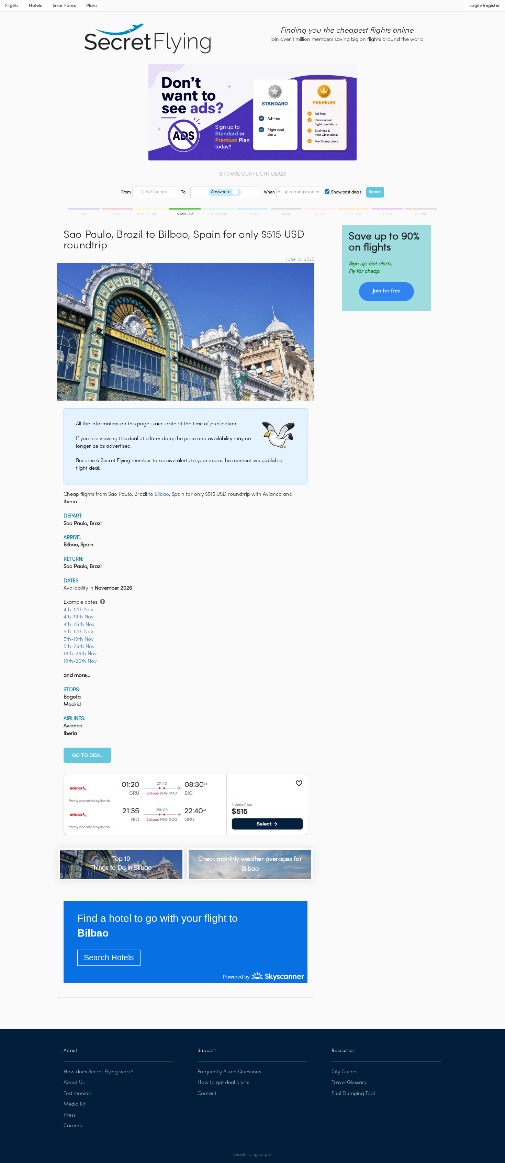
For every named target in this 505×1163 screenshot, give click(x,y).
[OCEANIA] (421, 210)
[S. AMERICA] (185, 210)
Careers (73, 1125)
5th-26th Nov (79, 646)
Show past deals (346, 192)
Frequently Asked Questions (229, 1072)
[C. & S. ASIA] (354, 210)
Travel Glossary (349, 1082)
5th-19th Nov (79, 639)
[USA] (84, 210)
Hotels (35, 6)
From (126, 192)
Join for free (386, 291)
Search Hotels (109, 957)
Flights (12, 6)
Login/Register (484, 6)
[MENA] (287, 210)
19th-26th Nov (80, 661)
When (269, 192)
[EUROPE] (253, 210)
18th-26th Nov (80, 653)
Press (70, 1115)
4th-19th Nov (79, 617)
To (183, 192)
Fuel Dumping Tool (353, 1093)
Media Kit (74, 1104)
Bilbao (162, 494)
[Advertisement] (386, 364)
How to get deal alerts (223, 1082)
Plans (92, 6)
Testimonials (77, 1093)
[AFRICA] (320, 210)
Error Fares (64, 6)
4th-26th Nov (79, 624)
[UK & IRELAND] (219, 210)
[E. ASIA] (388, 210)
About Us (74, 1082)
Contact (207, 1093)
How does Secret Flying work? (98, 1072)
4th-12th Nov (78, 609)
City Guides (344, 1072)
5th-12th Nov (78, 631)
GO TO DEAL (87, 755)
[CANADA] (118, 210)
